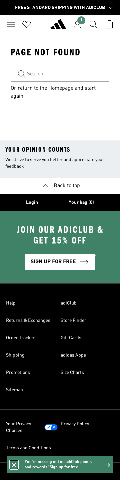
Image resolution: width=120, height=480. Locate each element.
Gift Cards (71, 338)
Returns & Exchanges (28, 320)
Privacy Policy (75, 424)
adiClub (69, 303)
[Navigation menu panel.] (11, 24)
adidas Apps (73, 355)
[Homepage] (58, 27)
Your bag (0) (81, 202)
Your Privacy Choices (18, 427)
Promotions (18, 372)
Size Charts (72, 372)
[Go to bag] (109, 24)
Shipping (15, 355)
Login (32, 202)
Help (11, 303)
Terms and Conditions (28, 448)
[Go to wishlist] (27, 24)
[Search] (93, 24)
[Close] (14, 464)
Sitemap (14, 390)
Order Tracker (20, 338)
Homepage (60, 88)
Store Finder (73, 320)
